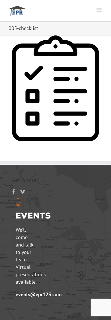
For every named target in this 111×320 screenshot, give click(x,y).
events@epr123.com (38, 294)
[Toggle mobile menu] (99, 10)
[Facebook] (13, 191)
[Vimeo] (22, 191)
